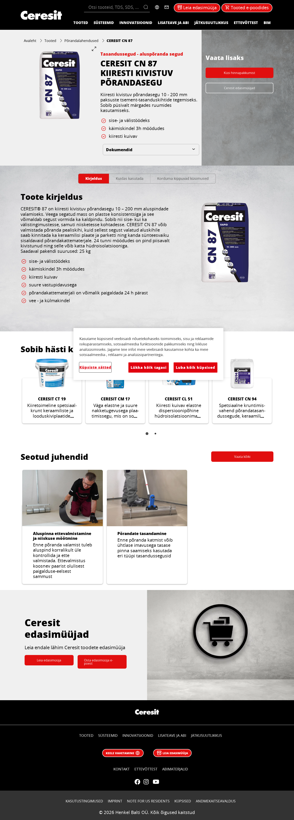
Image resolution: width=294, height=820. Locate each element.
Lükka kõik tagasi (149, 367)
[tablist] (147, 436)
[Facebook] (137, 782)
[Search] (147, 7)
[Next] (278, 394)
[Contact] (166, 7)
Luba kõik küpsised (195, 367)
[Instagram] (146, 782)
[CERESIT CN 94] (242, 391)
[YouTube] (156, 782)
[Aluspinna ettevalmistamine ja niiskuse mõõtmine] (62, 527)
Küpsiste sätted (95, 367)
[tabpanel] (147, 255)
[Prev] (15, 394)
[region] (148, 354)
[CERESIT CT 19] (52, 391)
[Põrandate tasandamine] (147, 527)
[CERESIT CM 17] (115, 391)
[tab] (93, 179)
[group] (58, 84)
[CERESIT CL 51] (178, 391)
